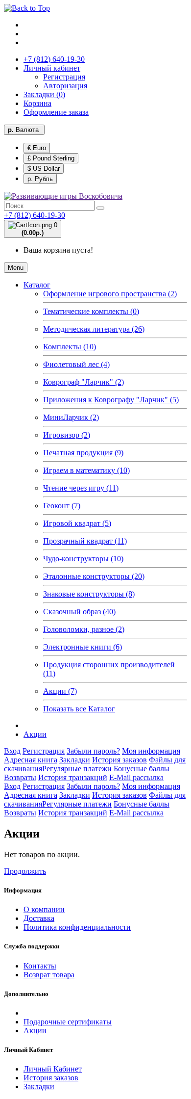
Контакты (40, 966)
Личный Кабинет (53, 1069)
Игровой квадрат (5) (77, 523)
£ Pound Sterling (50, 158)
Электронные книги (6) (82, 647)
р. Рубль (40, 179)
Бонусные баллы (141, 768)
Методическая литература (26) (93, 329)
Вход (12, 751)
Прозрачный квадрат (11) (85, 541)
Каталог (37, 285)
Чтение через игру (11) (81, 488)
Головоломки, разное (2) (83, 629)
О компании (44, 909)
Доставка (39, 918)
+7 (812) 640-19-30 (34, 215)
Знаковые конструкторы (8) (89, 594)
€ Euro (36, 148)
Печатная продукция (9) (83, 452)
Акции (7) (60, 691)
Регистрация (64, 77)
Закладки (74, 760)
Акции (35, 734)
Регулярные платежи (77, 768)
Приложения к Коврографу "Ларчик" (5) (111, 399)
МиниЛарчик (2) (71, 417)
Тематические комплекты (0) (91, 311)
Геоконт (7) (61, 505)
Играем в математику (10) (86, 470)
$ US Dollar (43, 168)
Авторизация (65, 85)
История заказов (119, 760)
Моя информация (151, 751)
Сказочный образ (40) (79, 611)
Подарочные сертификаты (68, 1022)
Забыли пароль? (93, 751)
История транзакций (72, 777)
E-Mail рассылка (136, 777)
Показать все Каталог (79, 709)
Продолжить (25, 871)
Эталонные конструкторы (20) (93, 576)
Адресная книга (30, 760)
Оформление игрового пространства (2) (110, 293)
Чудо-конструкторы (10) (83, 558)
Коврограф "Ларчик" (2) (83, 382)
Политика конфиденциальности (77, 927)
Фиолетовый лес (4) (76, 364)
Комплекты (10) (69, 346)
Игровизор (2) (66, 435)
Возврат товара (49, 974)
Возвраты (20, 777)
